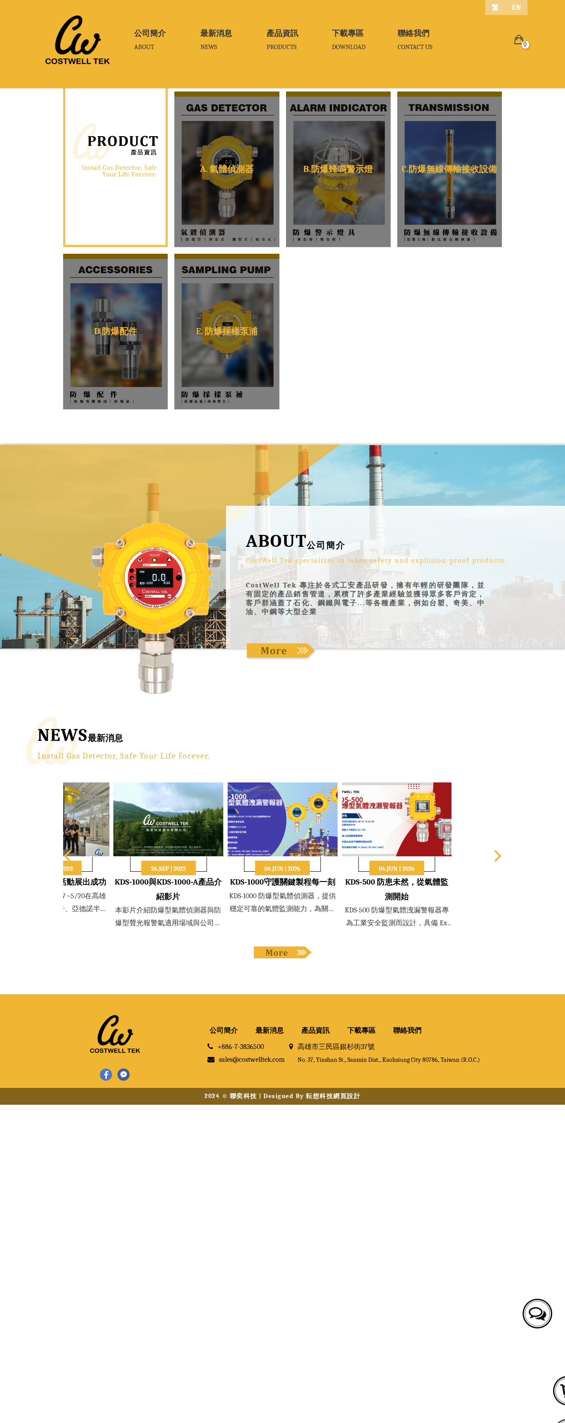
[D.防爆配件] (115, 331)
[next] (496, 856)
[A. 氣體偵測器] (226, 169)
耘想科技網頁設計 (333, 1096)
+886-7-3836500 (241, 1047)
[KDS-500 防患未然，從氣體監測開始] (397, 819)
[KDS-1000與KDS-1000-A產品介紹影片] (168, 819)
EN (516, 7)
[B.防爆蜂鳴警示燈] (338, 169)
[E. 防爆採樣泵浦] (226, 331)
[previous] (68, 856)
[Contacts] (535, 1311)
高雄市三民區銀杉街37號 (389, 1053)
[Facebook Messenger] (124, 1075)
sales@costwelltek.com (252, 1060)
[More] (281, 651)
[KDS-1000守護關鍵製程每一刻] (283, 819)
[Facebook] (106, 1075)
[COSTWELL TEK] (77, 40)
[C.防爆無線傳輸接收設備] (449, 169)
